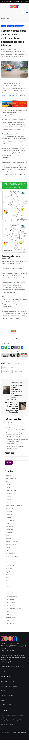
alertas (9, 363)
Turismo (8, 614)
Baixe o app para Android (9, 686)
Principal (8, 581)
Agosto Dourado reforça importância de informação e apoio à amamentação (17, 441)
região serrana (18, 371)
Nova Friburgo (8, 134)
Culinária (8, 499)
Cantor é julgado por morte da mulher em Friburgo (15, 447)
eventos (8, 523)
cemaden (17, 363)
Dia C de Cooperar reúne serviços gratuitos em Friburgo (16, 424)
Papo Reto (9, 572)
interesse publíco (11, 545)
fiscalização (9, 526)
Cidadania (8, 484)
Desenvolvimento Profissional (14, 505)
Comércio (8, 496)
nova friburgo (6, 371)
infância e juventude (12, 542)
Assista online (5, 691)
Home (3, 18)
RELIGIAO (9, 587)
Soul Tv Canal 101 (6, 705)
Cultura (8, 502)
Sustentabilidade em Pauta (13, 608)
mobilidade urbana (11, 560)
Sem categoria (10, 599)
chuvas (5, 367)
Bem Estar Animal (11, 478)
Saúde (8, 590)
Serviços (8, 605)
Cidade (3, 26)
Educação (9, 514)
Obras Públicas (10, 569)
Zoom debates (10, 623)
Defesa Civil (14, 367)
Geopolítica (9, 532)
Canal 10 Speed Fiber (7, 695)
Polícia (8, 575)
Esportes (8, 517)
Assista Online (16, 1)
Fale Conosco (24, 1)
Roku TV (3, 700)
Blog (7, 481)
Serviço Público (10, 602)
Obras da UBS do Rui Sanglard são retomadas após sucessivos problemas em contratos (16, 435)
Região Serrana (6, 95)
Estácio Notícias (10, 520)
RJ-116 (16, 282)
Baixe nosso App (8, 1)
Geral (7, 535)
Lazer (7, 551)
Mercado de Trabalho (12, 557)
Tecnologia (9, 611)
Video (7, 620)
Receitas (8, 584)
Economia (9, 511)
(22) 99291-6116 (13, 724)
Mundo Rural (10, 566)
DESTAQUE (10, 26)
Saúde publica (10, 593)
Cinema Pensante (11, 490)
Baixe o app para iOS (7, 681)
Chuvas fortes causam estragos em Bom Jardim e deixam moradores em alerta (16, 391)
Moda (7, 563)
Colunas (8, 493)
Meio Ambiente (19, 26)
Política (8, 578)
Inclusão (8, 539)
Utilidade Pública (11, 617)
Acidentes (9, 475)
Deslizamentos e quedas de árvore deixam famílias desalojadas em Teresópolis (11, 407)
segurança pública (11, 596)
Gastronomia (9, 529)
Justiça (8, 548)
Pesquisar (9, 453)
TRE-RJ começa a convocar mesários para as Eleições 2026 (15, 429)
